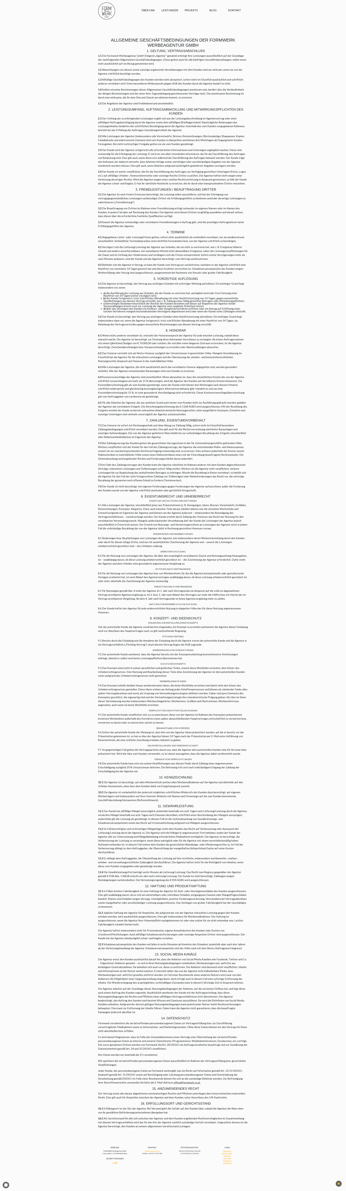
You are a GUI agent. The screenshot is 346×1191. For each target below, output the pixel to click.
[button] (6, 1185)
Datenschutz (227, 1151)
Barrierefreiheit (227, 1153)
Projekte (191, 10)
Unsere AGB (227, 1158)
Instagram (226, 1163)
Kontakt (234, 10)
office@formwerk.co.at (152, 1151)
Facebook (226, 1161)
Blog (213, 10)
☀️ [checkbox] (338, 1183)
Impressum (227, 1156)
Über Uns (148, 10)
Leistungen (170, 10)
